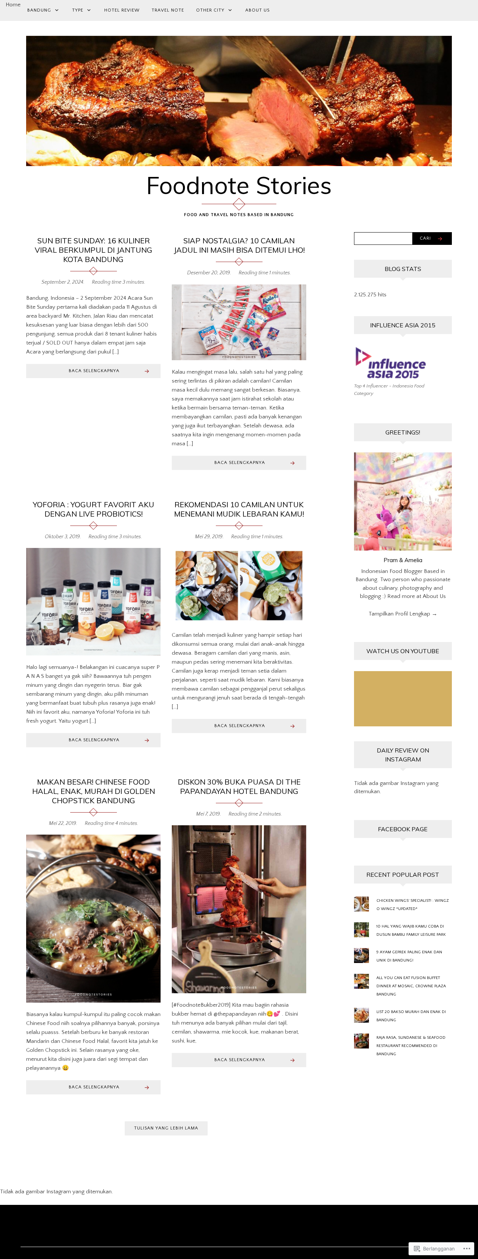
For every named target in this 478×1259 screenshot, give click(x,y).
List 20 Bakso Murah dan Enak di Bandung (411, 1016)
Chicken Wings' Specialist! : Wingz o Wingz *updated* (412, 904)
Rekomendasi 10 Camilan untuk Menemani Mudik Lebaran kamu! (239, 509)
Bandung (39, 10)
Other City (210, 10)
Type (77, 10)
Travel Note (168, 10)
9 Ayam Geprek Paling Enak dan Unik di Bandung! (409, 956)
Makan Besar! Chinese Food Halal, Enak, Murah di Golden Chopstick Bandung (93, 791)
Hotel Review (122, 10)
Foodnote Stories (239, 185)
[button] (239, 322)
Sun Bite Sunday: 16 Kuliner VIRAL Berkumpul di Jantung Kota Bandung (93, 250)
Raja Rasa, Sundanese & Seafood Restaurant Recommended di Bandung (411, 1045)
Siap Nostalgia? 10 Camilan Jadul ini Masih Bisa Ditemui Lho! (239, 245)
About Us (257, 10)
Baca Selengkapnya (94, 370)
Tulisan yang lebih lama (166, 1128)
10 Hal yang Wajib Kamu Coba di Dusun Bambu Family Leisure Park (411, 930)
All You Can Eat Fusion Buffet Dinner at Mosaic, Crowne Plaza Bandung (411, 986)
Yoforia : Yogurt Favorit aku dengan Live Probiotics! (93, 509)
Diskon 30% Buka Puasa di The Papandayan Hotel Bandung (239, 786)
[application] (403, 698)
